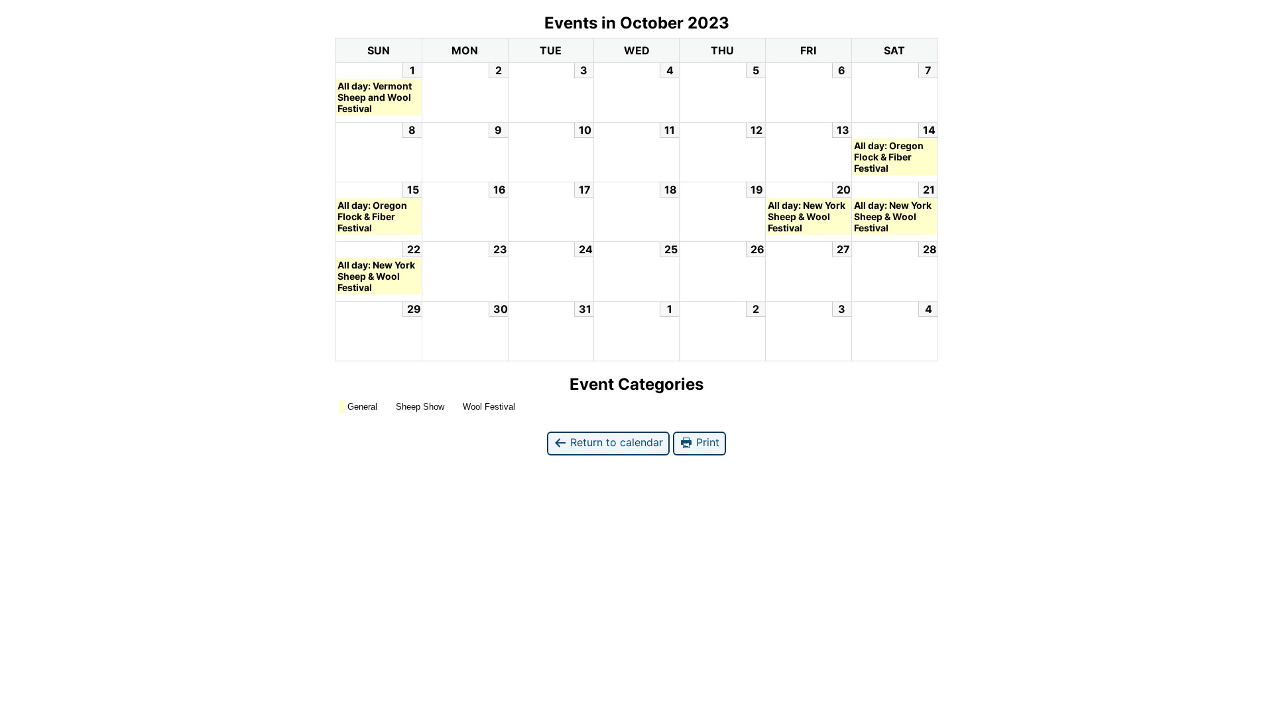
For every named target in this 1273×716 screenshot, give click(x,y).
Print (706, 442)
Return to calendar (615, 442)
